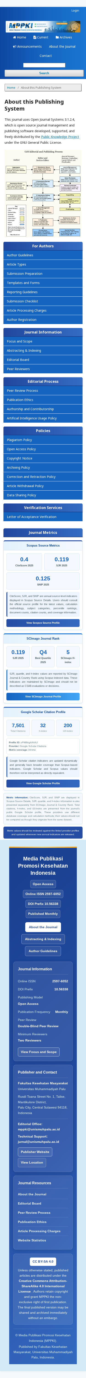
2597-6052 (60, 981)
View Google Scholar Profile (43, 783)
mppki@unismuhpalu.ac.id (39, 1129)
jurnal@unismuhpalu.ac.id (38, 1142)
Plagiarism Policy (19, 440)
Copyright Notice (19, 458)
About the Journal (62, 46)
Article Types (16, 264)
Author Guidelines (20, 255)
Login (75, 10)
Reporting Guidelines (22, 292)
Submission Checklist (22, 301)
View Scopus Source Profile (43, 622)
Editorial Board (18, 359)
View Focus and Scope (39, 1052)
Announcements (29, 46)
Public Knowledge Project (60, 137)
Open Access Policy (21, 449)
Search (44, 73)
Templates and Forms (23, 283)
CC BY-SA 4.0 (43, 1261)
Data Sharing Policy (21, 495)
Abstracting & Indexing (24, 350)
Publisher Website (35, 1152)
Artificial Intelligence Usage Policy (32, 418)
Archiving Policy (18, 467)
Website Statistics (32, 1240)
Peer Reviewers (18, 369)
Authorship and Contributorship (30, 409)
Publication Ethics (20, 400)
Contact (46, 55)
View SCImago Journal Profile (43, 696)
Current (42, 37)
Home (21, 37)
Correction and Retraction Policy (31, 476)
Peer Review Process (22, 390)
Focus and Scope (19, 341)
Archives (65, 37)
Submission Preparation (24, 273)
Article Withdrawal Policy (25, 486)
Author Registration (21, 319)
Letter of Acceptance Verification (31, 517)
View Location (32, 1162)
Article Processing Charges (27, 310)
